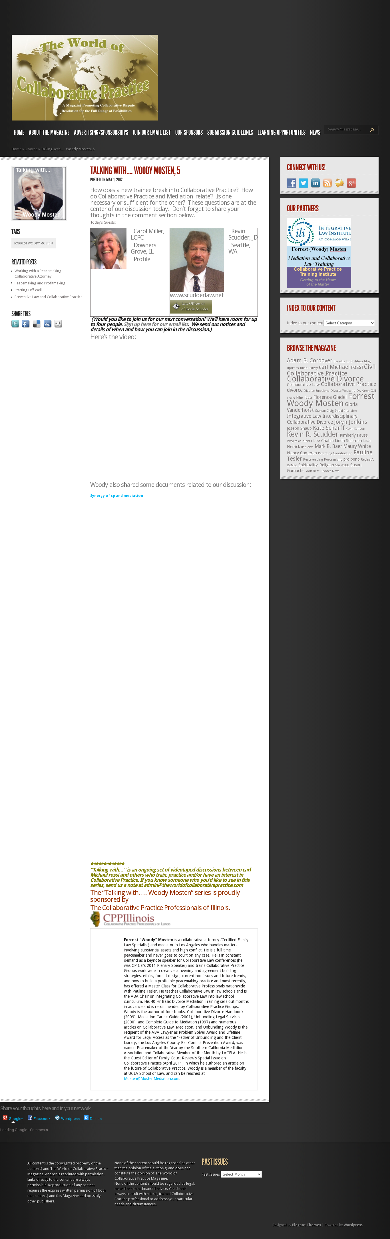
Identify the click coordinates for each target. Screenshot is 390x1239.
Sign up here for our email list (156, 324)
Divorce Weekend (343, 391)
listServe (307, 447)
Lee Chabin (323, 440)
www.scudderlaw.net (197, 295)
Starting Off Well (28, 290)
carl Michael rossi (341, 367)
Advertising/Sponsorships (101, 132)
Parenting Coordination (335, 453)
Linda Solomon (348, 440)
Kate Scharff (329, 428)
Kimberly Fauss (354, 435)
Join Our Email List (152, 132)
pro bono (351, 459)
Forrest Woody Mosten (33, 243)
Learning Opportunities (281, 132)
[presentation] (13, 1118)
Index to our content (305, 323)
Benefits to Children (348, 361)
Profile (142, 259)
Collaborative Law (303, 384)
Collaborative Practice (348, 384)
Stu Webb (342, 465)
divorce (295, 390)
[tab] (13, 1118)
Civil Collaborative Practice (331, 370)
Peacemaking (333, 459)
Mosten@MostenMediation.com (151, 1078)
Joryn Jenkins (350, 422)
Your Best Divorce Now (322, 471)
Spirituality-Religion (316, 464)
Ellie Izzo (304, 397)
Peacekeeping (313, 459)
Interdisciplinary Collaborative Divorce (322, 419)
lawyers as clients (299, 441)
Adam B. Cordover (309, 360)
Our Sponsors (189, 132)
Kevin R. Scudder (313, 434)
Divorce (31, 149)
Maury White (357, 446)
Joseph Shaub (299, 428)
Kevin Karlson (355, 429)
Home (19, 132)
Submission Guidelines (230, 132)
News (315, 132)
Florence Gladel (330, 397)
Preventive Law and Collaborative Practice (49, 297)
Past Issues (211, 1174)
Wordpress (353, 1225)
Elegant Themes (306, 1225)
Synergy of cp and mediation (116, 495)
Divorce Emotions (316, 391)
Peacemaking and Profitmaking (40, 283)
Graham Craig (324, 411)
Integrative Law (304, 416)
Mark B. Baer (328, 446)
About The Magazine (49, 132)
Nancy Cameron (302, 452)
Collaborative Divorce (325, 378)
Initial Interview (346, 411)
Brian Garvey (309, 368)
